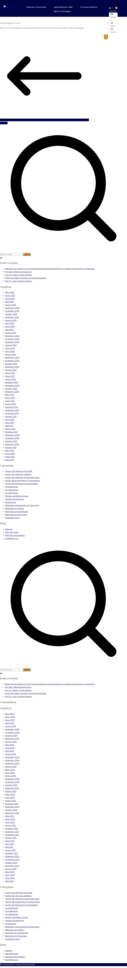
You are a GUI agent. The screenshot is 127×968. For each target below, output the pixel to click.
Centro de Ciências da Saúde (18, 471)
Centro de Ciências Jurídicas (18, 474)
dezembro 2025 (12, 308)
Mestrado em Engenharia (16, 511)
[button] (38, 7)
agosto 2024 (11, 345)
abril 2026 (9, 301)
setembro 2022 (12, 391)
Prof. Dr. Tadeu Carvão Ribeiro (18, 275)
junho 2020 (10, 453)
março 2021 (10, 428)
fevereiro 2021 (11, 432)
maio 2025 (10, 326)
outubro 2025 (11, 314)
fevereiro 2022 (11, 407)
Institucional (10, 502)
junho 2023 (10, 373)
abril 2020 (9, 459)
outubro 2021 (11, 416)
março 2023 (10, 379)
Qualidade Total (12, 517)
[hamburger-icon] (116, 8)
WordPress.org (11, 538)
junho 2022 (10, 398)
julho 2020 (9, 450)
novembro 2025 (12, 311)
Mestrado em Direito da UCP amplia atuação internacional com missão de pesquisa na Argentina (50, 268)
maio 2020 (10, 456)
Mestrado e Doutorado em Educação (22, 505)
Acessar (8, 529)
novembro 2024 (12, 339)
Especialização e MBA (63, 7)
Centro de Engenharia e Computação (22, 480)
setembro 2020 (12, 444)
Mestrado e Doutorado (36, 7)
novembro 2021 (12, 413)
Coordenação (11, 486)
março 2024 (10, 354)
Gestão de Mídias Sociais (16, 496)
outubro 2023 (11, 363)
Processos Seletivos (88, 7)
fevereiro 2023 (11, 382)
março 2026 (10, 305)
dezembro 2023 (12, 357)
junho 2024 (10, 348)
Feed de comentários (15, 535)
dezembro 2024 (12, 336)
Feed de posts (11, 532)
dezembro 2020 (12, 435)
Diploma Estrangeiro (62, 11)
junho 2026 (10, 295)
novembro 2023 (12, 360)
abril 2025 (9, 329)
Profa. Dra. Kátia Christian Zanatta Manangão (25, 278)
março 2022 (10, 404)
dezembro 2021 (12, 410)
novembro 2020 (12, 438)
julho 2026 (9, 292)
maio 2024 (10, 351)
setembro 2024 (12, 342)
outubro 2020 (11, 441)
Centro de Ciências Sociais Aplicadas (22, 477)
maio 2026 (10, 298)
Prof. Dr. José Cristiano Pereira (18, 281)
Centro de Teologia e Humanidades (21, 483)
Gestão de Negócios (14, 499)
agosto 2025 (11, 320)
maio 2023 (10, 376)
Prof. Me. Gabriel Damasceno (18, 271)
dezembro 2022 (12, 385)
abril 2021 (9, 425)
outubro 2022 (11, 388)
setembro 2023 (12, 367)
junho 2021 (9, 419)
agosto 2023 (11, 370)
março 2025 (10, 332)
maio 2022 (10, 401)
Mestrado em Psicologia (16, 514)
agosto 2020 (11, 447)
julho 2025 (9, 323)
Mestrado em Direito (14, 508)
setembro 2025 (12, 317)
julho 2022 (9, 394)
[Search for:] (63, 190)
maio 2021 (9, 422)
